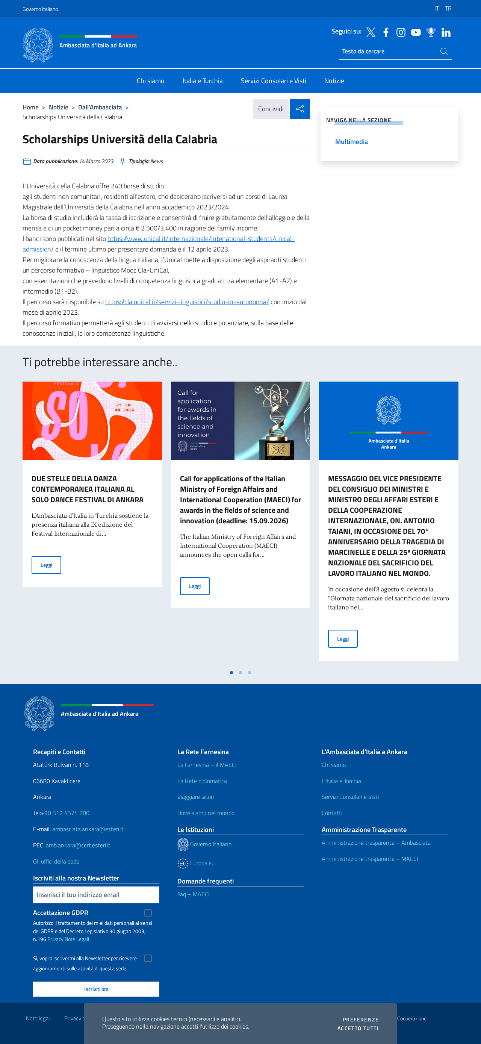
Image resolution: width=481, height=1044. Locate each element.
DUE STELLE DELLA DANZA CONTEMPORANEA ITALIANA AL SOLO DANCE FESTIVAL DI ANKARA (88, 489)
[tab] (231, 672)
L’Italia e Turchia (341, 780)
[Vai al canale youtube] (414, 31)
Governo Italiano (40, 9)
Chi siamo (334, 764)
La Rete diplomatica (202, 780)
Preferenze (361, 1019)
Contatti (332, 812)
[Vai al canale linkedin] (444, 31)
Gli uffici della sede (56, 861)
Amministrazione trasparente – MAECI (370, 858)
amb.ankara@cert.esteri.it (78, 845)
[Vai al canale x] (369, 31)
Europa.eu (202, 862)
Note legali (38, 1018)
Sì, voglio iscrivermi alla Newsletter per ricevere (85, 958)
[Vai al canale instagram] (399, 31)
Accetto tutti (358, 1028)
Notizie (58, 107)
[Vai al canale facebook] (384, 31)
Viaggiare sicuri (195, 796)
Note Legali (77, 939)
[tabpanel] (92, 523)
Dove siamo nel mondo (205, 812)
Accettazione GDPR (60, 913)
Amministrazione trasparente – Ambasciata (376, 842)
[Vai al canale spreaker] (429, 31)
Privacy (55, 939)
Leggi (51, 565)
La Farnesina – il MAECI (207, 764)
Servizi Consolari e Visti (350, 796)
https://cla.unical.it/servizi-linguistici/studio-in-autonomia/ (187, 302)
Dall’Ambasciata (100, 107)
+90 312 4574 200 (65, 812)
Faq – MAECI (193, 894)
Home (31, 107)
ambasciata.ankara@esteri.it (88, 828)
